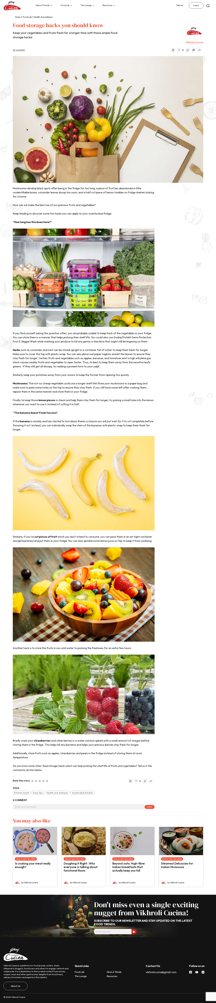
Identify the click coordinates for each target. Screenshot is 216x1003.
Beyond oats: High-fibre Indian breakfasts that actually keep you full (128, 867)
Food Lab (66, 5)
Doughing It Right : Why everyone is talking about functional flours (81, 867)
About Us (15, 986)
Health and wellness (43, 17)
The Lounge (88, 5)
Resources (110, 5)
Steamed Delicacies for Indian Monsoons (177, 865)
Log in (196, 5)
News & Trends (43, 5)
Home (18, 17)
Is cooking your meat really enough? (33, 865)
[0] (179, 50)
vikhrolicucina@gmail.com (161, 972)
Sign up (178, 5)
